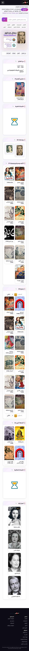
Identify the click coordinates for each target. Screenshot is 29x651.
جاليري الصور (25, 628)
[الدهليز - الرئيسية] (25, 2)
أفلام (18, 53)
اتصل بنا (25, 635)
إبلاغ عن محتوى (24, 644)
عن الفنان (24, 53)
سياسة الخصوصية (24, 639)
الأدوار (8, 25)
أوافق (24, 9)
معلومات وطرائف (10, 625)
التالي (8, 294)
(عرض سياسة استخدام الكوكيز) (11, 13)
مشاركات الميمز (17, 27)
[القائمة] (2, 2)
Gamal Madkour (10, 35)
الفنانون (13, 25)
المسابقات (9, 27)
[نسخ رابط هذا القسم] (16, 61)
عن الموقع (25, 632)
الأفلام (24, 25)
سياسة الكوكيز (24, 641)
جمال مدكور (11, 33)
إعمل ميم (12, 621)
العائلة (13, 53)
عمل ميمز (24, 27)
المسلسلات (19, 25)
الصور (5, 27)
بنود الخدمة (25, 637)
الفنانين (26, 623)
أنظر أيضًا (8, 53)
